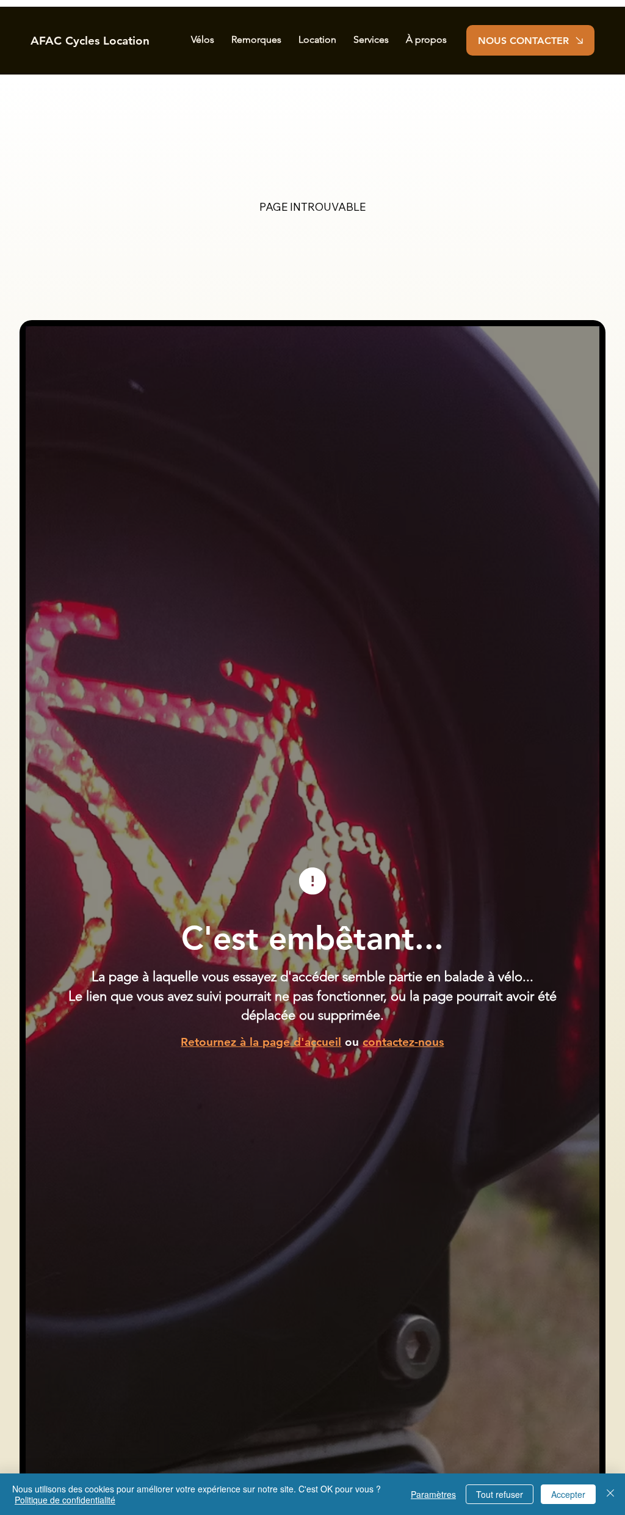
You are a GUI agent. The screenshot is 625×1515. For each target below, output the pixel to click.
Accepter (568, 1494)
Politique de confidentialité (65, 1500)
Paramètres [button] (433, 1494)
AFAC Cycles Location (90, 41)
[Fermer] (610, 1494)
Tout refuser (499, 1494)
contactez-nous (403, 1042)
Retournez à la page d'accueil (261, 1042)
